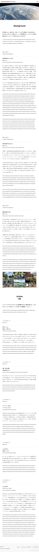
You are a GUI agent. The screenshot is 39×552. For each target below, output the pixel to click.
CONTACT (2, 546)
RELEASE (7, 548)
